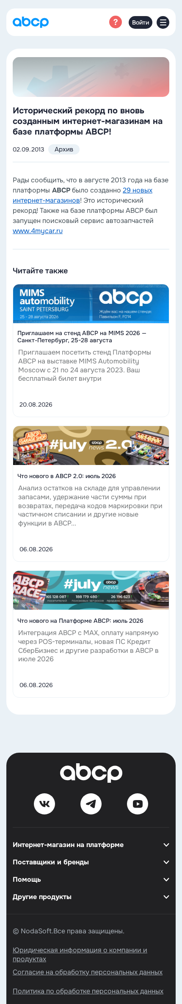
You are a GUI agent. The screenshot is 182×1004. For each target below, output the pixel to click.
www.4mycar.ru (38, 230)
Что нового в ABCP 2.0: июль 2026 (66, 476)
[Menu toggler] (163, 22)
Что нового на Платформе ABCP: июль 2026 (80, 620)
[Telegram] (91, 803)
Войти (140, 22)
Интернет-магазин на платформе (68, 844)
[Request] (115, 22)
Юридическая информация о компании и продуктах (80, 954)
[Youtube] (137, 803)
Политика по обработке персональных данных (88, 991)
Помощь (27, 879)
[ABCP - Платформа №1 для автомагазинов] (31, 22)
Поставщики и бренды (51, 862)
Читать (91, 295)
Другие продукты (42, 896)
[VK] (44, 803)
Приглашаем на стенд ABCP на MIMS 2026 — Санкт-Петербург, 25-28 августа (81, 337)
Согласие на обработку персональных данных (88, 972)
